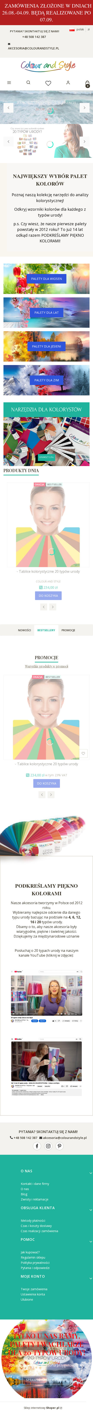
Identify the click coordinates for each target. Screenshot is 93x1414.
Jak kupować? (30, 1252)
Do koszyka (48, 596)
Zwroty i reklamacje (34, 1199)
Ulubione (27, 1299)
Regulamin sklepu (33, 1257)
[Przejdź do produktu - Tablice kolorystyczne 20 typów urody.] (48, 525)
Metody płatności (33, 1220)
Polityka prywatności (35, 1263)
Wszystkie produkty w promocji (46, 666)
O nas (25, 1189)
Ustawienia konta (33, 1294)
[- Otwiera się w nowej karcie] (37, 1146)
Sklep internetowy (41, 1408)
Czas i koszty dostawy (36, 1226)
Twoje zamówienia (34, 1289)
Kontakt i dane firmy (35, 1184)
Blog (24, 1194)
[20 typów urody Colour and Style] (46, 996)
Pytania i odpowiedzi (35, 1268)
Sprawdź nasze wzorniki (46, 1380)
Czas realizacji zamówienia (39, 1231)
